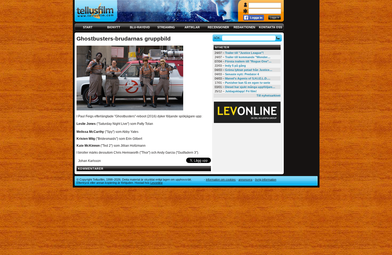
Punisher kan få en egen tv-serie (247, 82)
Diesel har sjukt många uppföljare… (250, 87)
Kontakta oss (270, 27)
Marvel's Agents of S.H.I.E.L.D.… (247, 78)
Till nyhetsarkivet (269, 95)
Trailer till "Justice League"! (244, 52)
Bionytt (113, 27)
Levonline (156, 182)
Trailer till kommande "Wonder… (247, 57)
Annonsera (245, 179)
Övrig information (265, 179)
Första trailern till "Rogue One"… (248, 61)
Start (88, 27)
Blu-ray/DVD (140, 27)
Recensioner (218, 27)
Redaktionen (244, 27)
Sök (217, 37)
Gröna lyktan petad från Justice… (248, 69)
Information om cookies (221, 179)
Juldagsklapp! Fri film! (241, 91)
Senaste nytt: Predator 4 (242, 74)
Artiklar (192, 27)
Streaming (166, 27)
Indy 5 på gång (235, 65)
